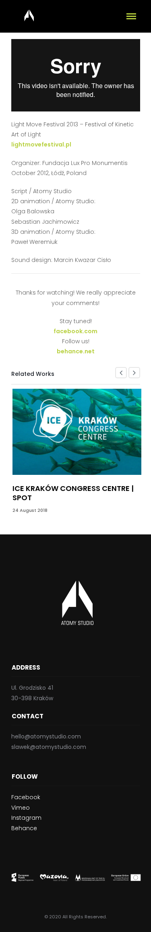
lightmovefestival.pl (41, 144)
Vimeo (20, 808)
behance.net (76, 351)
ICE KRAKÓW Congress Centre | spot (73, 493)
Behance (24, 828)
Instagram (26, 818)
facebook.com (75, 331)
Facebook (25, 797)
